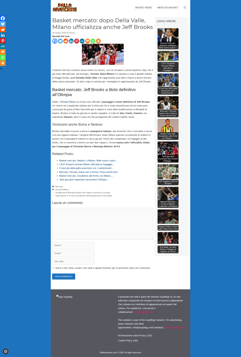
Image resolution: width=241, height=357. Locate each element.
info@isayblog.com (144, 312)
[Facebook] (54, 41)
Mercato (59, 186)
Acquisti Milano (62, 189)
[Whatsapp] (93, 41)
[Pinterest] (76, 41)
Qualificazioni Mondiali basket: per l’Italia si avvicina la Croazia (82, 192)
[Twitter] (60, 41)
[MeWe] (82, 41)
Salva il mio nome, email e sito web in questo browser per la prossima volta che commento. (103, 268)
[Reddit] (65, 41)
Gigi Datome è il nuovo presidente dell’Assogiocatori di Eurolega (83, 196)
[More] (98, 41)
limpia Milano (69, 102)
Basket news (143, 7)
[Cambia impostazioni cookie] (5, 351)
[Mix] (87, 41)
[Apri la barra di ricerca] (185, 7)
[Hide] (1, 68)
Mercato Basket (167, 7)
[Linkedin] (71, 41)
